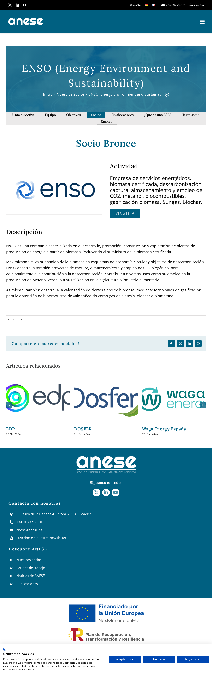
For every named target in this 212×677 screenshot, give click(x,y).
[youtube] (24, 5)
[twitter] (10, 5)
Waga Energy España (96, 428)
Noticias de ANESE (30, 575)
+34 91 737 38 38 (29, 522)
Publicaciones (27, 584)
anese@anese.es (29, 530)
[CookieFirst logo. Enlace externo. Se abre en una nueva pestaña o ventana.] (4, 649)
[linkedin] (17, 5)
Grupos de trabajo (30, 568)
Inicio (48, 94)
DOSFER (15, 428)
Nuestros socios (71, 94)
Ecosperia (152, 428)
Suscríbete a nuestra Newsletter (41, 538)
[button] (9, 405)
